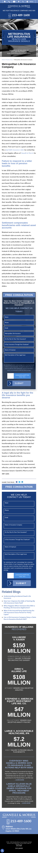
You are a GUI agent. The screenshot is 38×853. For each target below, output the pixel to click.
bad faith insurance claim (15, 150)
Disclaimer (19, 848)
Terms (24, 376)
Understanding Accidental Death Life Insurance (17, 597)
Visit (19, 1)
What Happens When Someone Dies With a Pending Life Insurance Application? (19, 607)
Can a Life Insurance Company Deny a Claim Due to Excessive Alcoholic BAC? (20, 618)
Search (23, 1)
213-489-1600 (21, 15)
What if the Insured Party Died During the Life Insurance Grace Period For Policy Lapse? (19, 612)
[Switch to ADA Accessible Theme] (2, 851)
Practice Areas (9, 59)
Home (5, 1)
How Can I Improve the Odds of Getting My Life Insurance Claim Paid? (19, 602)
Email (14, 1)
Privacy (20, 376)
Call (9, 1)
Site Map (19, 846)
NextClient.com (19, 844)
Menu (31, 1)
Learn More (19, 780)
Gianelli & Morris (27, 153)
